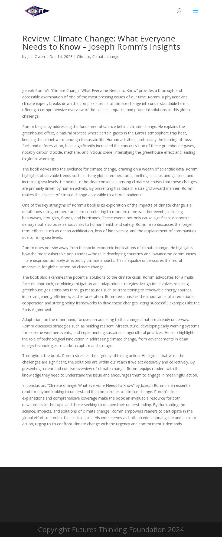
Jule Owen (36, 56)
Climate (83, 56)
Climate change (105, 56)
